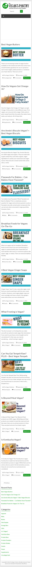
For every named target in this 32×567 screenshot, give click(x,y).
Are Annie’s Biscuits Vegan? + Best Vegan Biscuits (15, 132)
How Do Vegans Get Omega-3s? (10, 494)
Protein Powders (6, 540)
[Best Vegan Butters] (16, 48)
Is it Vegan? (7, 345)
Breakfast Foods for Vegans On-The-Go (12, 503)
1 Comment (16, 431)
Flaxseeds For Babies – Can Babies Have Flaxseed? (14, 178)
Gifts (2, 528)
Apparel (3, 513)
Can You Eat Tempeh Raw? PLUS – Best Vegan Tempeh (14, 355)
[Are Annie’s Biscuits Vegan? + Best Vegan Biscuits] (16, 137)
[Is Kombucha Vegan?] (16, 443)
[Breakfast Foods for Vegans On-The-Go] (16, 230)
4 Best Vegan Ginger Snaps (14, 270)
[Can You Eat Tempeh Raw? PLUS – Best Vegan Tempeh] (16, 360)
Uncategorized (7, 78)
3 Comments (18, 78)
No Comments (18, 122)
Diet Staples (7, 169)
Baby (5, 215)
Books (3, 519)
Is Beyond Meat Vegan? (12, 398)
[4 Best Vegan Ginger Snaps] (16, 273)
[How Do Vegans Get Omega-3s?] (16, 92)
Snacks (5, 303)
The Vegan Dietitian (9, 75)
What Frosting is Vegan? (12, 311)
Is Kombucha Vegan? (11, 439)
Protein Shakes (5, 543)
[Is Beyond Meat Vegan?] (16, 401)
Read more (27, 78)
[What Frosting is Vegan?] (16, 315)
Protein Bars (5, 537)
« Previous (6, 483)
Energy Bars (4, 525)
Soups (3, 549)
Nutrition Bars (7, 261)
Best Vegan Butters (10, 44)
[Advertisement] (16, 29)
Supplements (7, 122)
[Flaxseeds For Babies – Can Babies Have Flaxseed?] (16, 183)
